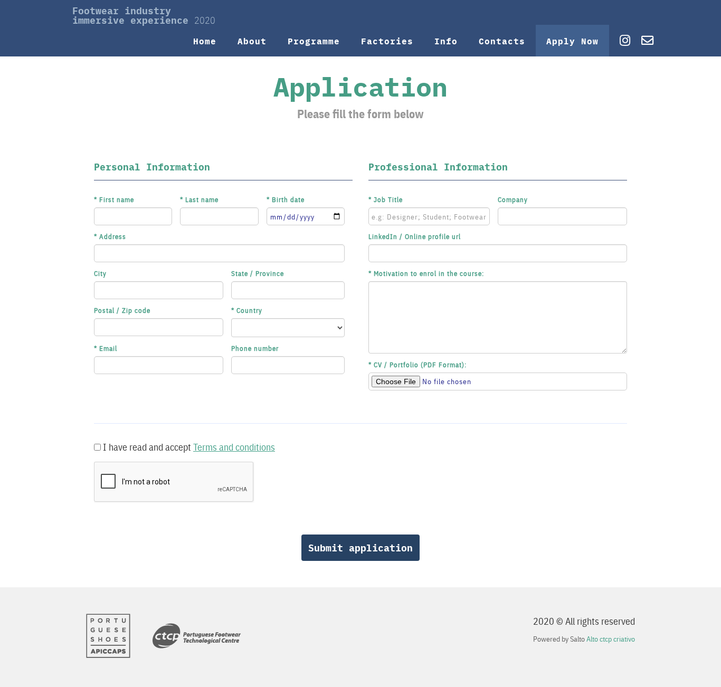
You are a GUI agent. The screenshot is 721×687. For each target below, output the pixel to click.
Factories (387, 40)
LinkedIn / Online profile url (414, 236)
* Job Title (385, 199)
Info (446, 40)
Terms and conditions (234, 446)
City (100, 273)
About (252, 40)
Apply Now (572, 40)
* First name (114, 199)
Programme (314, 40)
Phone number (255, 348)
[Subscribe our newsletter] (647, 40)
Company (513, 199)
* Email (105, 348)
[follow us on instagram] (621, 40)
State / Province (257, 273)
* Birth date (286, 199)
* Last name (199, 199)
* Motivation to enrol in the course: (426, 273)
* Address (110, 236)
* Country (246, 310)
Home (204, 40)
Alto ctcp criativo (610, 639)
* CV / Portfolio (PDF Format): (417, 364)
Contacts (502, 40)
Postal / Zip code (122, 310)
